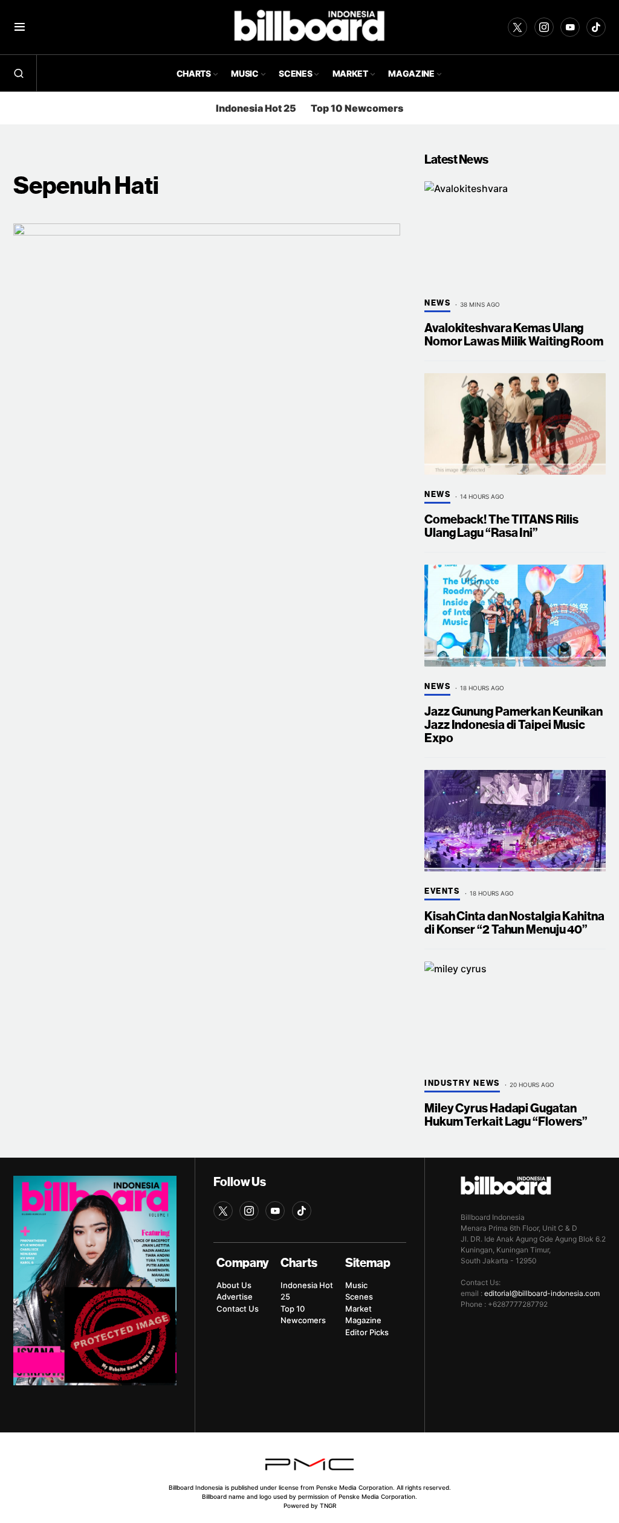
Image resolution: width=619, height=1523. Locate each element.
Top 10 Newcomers (357, 108)
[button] (19, 27)
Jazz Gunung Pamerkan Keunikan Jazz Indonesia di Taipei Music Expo (513, 725)
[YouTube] (570, 27)
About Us (233, 1285)
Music (356, 1285)
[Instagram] (544, 27)
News (437, 303)
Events (442, 891)
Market (358, 1308)
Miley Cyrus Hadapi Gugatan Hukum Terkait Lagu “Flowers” (506, 1115)
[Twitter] (517, 27)
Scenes (359, 1296)
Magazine (363, 1320)
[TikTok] (596, 27)
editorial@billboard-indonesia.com (542, 1293)
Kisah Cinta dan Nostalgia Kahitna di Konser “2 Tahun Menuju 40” (514, 923)
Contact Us (237, 1308)
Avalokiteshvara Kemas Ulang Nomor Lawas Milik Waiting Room (513, 335)
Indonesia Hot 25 (256, 108)
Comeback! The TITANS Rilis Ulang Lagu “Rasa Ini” (501, 526)
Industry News (462, 1083)
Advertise (234, 1296)
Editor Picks (367, 1332)
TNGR (328, 1505)
